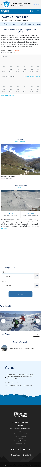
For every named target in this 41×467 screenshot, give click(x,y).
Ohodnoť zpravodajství (7, 96)
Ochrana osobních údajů (20, 434)
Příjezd (4, 272)
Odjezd (4, 281)
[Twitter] (18, 449)
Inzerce (20, 425)
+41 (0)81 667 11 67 (12, 382)
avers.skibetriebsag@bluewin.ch (18, 386)
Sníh (15, 24)
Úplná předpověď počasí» (32, 76)
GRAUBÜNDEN (7, 20)
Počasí (23, 24)
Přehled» (20, 187)
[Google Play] (15, 455)
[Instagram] (24, 449)
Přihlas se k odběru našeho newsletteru (20, 428)
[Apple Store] (27, 455)
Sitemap (20, 438)
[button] (31, 11)
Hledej (21, 294)
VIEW (36, 334)
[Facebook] (30, 449)
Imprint (20, 431)
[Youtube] (12, 449)
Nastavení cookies (20, 443)
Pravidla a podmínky (20, 436)
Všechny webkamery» (20, 141)
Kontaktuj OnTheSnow (20, 422)
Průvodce (6, 24)
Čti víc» (4, 228)
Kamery (31, 24)
